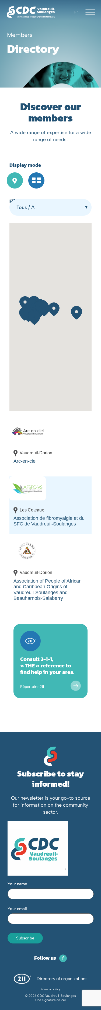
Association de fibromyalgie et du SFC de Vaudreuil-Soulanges (49, 521)
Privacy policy (50, 989)
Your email (17, 908)
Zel (63, 1000)
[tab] (15, 181)
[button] (54, 309)
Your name (17, 884)
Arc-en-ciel (25, 461)
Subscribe (25, 938)
